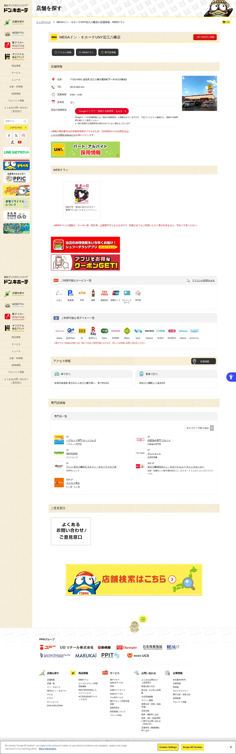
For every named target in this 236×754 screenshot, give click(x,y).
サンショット (154, 453)
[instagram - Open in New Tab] (23, 136)
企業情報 (178, 673)
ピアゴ (50, 698)
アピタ (50, 694)
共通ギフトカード (117, 690)
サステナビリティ (180, 691)
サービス (16, 72)
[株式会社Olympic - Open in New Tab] (126, 649)
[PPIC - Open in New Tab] (16, 181)
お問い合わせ (148, 673)
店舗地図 (204, 361)
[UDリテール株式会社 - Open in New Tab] (77, 649)
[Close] (230, 747)
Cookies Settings (168, 747)
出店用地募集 (147, 697)
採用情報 (16, 93)
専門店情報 (110, 52)
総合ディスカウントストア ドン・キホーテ (16, 280)
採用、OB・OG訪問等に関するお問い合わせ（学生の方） (151, 721)
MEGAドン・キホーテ (56, 691)
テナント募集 (147, 700)
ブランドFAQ (115, 715)
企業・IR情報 (16, 86)
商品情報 (16, 65)
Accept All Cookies (192, 747)
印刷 (228, 22)
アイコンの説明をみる (203, 280)
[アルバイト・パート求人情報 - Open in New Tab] (85, 150)
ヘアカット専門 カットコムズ (81, 440)
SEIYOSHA (72, 453)
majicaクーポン (116, 694)
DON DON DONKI (55, 706)
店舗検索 (51, 680)
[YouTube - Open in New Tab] (20, 143)
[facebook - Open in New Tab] (9, 136)
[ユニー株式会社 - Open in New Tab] (47, 649)
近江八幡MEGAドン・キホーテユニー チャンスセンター (176, 467)
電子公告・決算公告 (181, 694)
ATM (112, 686)
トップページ (43, 22)
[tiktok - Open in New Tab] (12, 143)
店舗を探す (134, 580)
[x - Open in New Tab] (16, 136)
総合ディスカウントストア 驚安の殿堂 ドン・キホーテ (16, 8)
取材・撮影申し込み (150, 714)
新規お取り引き (148, 686)
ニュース (16, 79)
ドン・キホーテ (54, 687)
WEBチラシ (88, 52)
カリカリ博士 (73, 483)
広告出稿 (145, 711)
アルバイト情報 (16, 100)
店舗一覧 (51, 683)
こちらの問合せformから (63, 135)
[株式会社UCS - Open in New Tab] (138, 657)
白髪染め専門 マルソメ (159, 440)
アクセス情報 (64, 52)
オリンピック (53, 702)
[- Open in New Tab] (85, 251)
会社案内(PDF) (179, 680)
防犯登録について (117, 711)
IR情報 (176, 687)
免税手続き (115, 708)
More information (47, 748)
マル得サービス (116, 697)
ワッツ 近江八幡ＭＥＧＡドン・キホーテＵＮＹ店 (91, 467)
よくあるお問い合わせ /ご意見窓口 (16, 109)
